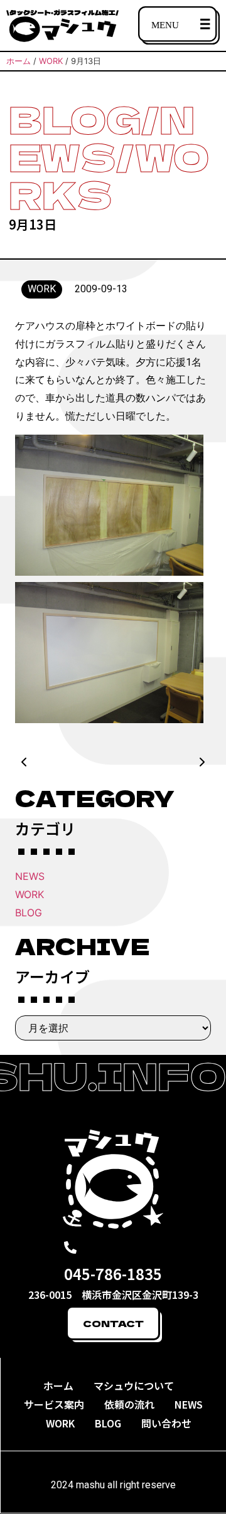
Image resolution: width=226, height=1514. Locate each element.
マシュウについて (134, 1385)
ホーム (58, 1385)
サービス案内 (54, 1404)
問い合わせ (166, 1423)
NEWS (30, 876)
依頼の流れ (129, 1404)
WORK (29, 894)
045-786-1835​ (113, 1273)
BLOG (28, 912)
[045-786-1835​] (70, 1247)
